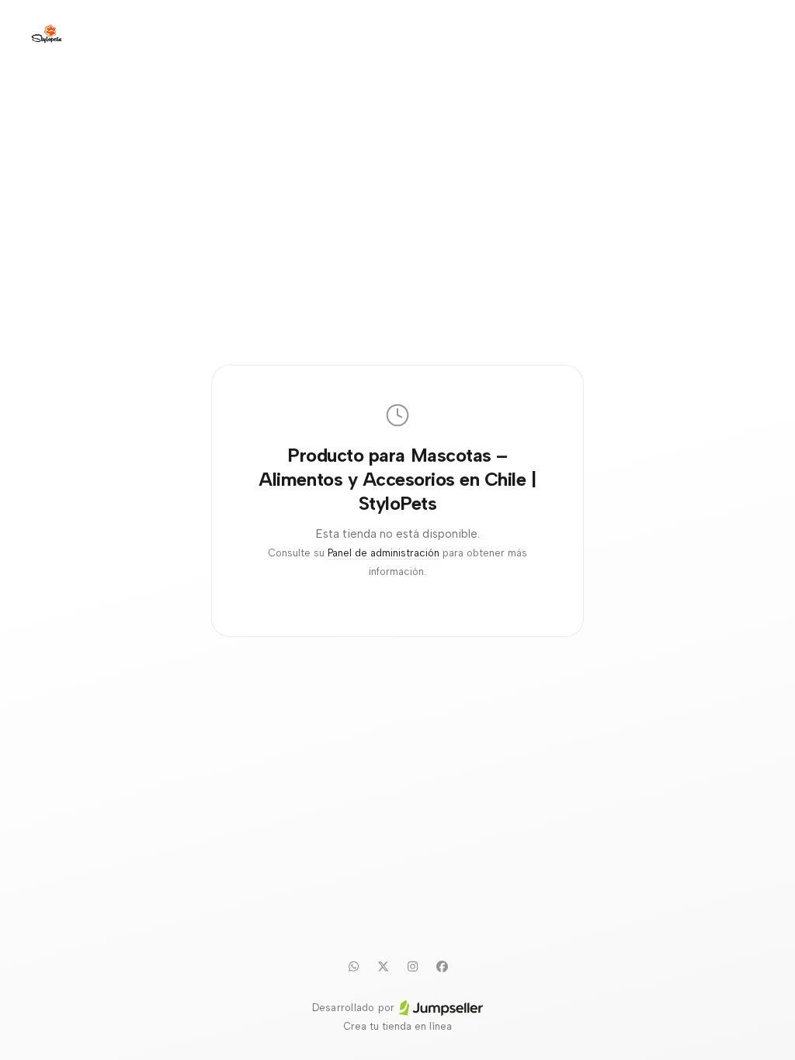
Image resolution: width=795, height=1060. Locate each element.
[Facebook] (442, 966)
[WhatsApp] (353, 966)
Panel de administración (383, 553)
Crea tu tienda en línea (397, 1026)
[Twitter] (383, 966)
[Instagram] (412, 966)
